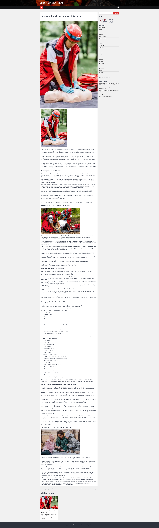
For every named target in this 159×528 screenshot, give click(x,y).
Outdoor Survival (102, 41)
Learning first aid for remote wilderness (48, 511)
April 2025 (101, 61)
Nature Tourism (102, 34)
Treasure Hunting (102, 49)
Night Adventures (102, 36)
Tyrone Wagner (44, 19)
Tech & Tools (101, 47)
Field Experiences (102, 29)
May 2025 (101, 59)
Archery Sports (102, 27)
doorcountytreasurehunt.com (79, 525)
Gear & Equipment (102, 32)
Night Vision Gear (102, 38)
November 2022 (102, 74)
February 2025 (102, 66)
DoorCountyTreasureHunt (51, 2)
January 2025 (101, 68)
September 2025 (102, 57)
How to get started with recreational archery (107, 94)
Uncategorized (102, 52)
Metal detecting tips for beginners (105, 96)
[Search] (118, 7)
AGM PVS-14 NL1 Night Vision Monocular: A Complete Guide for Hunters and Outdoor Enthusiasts (109, 84)
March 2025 (101, 63)
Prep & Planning (102, 43)
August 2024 (101, 70)
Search (116, 13)
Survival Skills (44, 13)
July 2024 (101, 72)
